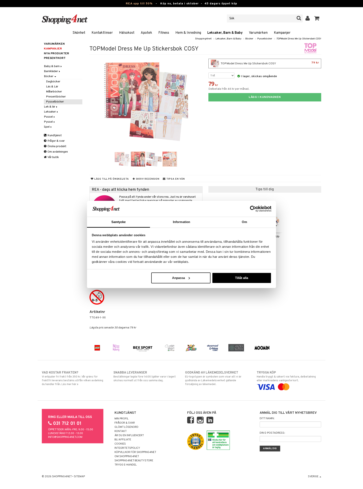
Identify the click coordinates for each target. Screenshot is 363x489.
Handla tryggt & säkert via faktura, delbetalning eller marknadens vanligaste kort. (286, 376)
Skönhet (78, 33)
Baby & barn (52, 66)
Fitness (163, 33)
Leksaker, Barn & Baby (225, 33)
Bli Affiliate (122, 439)
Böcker (249, 38)
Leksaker (50, 112)
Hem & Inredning (188, 33)
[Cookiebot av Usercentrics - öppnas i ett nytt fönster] (253, 209)
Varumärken (258, 33)
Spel (47, 127)
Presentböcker (56, 97)
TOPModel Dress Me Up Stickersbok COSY (298, 38)
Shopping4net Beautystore (133, 460)
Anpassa (178, 278)
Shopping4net (203, 38)
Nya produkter (56, 53)
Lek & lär (50, 107)
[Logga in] (308, 18)
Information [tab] (181, 222)
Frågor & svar (56, 141)
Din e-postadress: (272, 433)
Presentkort (55, 58)
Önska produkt (56, 146)
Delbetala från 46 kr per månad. (228, 89)
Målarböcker (54, 91)
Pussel (48, 117)
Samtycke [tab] (118, 222)
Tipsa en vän (175, 179)
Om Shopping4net (126, 456)
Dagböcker (53, 81)
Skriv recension (147, 179)
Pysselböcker (264, 38)
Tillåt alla (241, 278)
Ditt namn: (267, 418)
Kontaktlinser (102, 33)
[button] (317, 18)
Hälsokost (126, 33)
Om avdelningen (57, 152)
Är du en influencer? (129, 435)
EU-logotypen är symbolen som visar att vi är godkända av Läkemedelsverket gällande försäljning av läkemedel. (213, 378)
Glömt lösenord (126, 427)
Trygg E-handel (125, 465)
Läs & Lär (52, 86)
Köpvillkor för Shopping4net (135, 452)
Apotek (146, 33)
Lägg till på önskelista (111, 179)
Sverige (313, 476)
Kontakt (120, 431)
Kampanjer (282, 33)
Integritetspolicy (127, 448)
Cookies (120, 444)
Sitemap (79, 476)
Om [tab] (244, 222)
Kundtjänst (54, 135)
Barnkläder (51, 71)
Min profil (121, 418)
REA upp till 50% (139, 3)
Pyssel (48, 122)
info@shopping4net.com (65, 437)
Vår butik (53, 157)
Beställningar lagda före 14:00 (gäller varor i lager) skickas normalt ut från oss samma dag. (144, 376)
